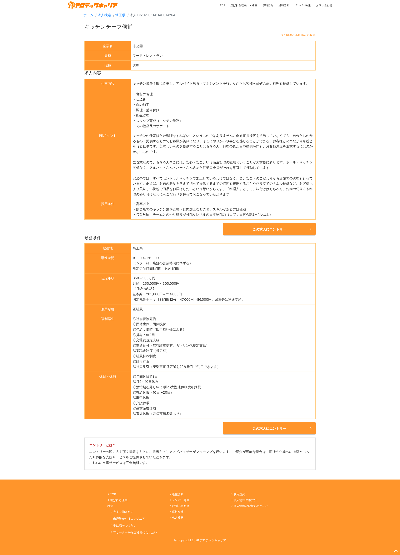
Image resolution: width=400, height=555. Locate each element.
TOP (222, 5)
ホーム (88, 15)
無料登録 (267, 5)
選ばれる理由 (238, 5)
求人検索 (104, 15)
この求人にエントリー (269, 229)
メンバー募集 (303, 5)
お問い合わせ (324, 5)
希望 (254, 5)
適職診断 (284, 5)
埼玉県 (120, 15)
